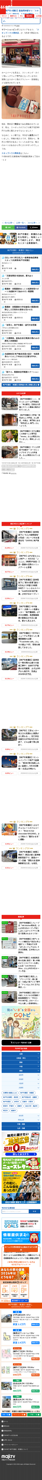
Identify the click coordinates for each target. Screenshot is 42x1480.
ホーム (6, 1421)
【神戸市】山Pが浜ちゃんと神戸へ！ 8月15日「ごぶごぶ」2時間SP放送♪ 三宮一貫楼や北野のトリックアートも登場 (29, 561)
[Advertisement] (21, 499)
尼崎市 (19, 1106)
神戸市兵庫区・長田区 (10, 1097)
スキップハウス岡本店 (11, 153)
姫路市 (13, 1110)
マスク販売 (17, 466)
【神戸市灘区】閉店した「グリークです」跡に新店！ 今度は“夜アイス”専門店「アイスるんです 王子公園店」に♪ (29, 981)
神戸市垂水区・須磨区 (29, 1097)
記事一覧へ (21, 223)
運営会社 (6, 1426)
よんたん (13, 473)
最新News (13, 16)
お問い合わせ (8, 1440)
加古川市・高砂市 (31, 1106)
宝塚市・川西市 (27, 1102)
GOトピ (4, 16)
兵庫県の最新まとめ (10, 1093)
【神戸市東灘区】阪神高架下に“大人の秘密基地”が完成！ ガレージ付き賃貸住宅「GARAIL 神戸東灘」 (28, 537)
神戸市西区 (7, 1102)
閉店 (3, 469)
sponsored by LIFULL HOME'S (21, 1307)
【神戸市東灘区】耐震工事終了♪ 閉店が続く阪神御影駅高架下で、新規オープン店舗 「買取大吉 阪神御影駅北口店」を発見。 (29, 857)
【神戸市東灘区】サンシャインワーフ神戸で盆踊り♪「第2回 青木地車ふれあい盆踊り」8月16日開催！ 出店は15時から (28, 763)
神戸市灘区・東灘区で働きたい (20, 250)
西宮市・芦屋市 (8, 1106)
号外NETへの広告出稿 (11, 1435)
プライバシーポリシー (11, 1444)
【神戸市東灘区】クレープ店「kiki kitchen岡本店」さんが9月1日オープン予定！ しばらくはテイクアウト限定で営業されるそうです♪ (29, 928)
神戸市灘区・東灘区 (27, 1093)
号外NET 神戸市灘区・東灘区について (16, 1449)
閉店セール (10, 469)
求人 (21, 16)
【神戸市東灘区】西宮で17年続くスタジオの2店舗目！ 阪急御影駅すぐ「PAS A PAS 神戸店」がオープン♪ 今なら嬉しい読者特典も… (29, 998)
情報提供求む (8, 1431)
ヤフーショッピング (29, 466)
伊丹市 (16, 1102)
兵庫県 (17, 25)
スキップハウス (7, 466)
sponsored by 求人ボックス (21, 253)
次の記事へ (32, 223)
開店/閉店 (29, 16)
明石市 (5, 1110)
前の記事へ (9, 223)
